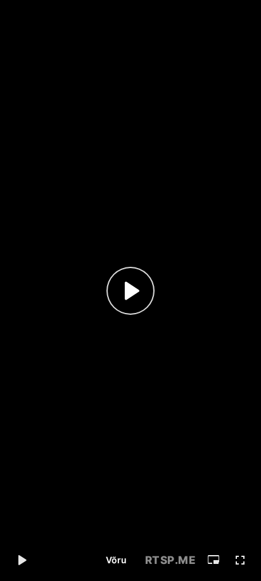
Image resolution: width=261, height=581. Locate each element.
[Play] (130, 291)
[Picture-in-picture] (213, 560)
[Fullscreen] (240, 560)
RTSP (170, 560)
